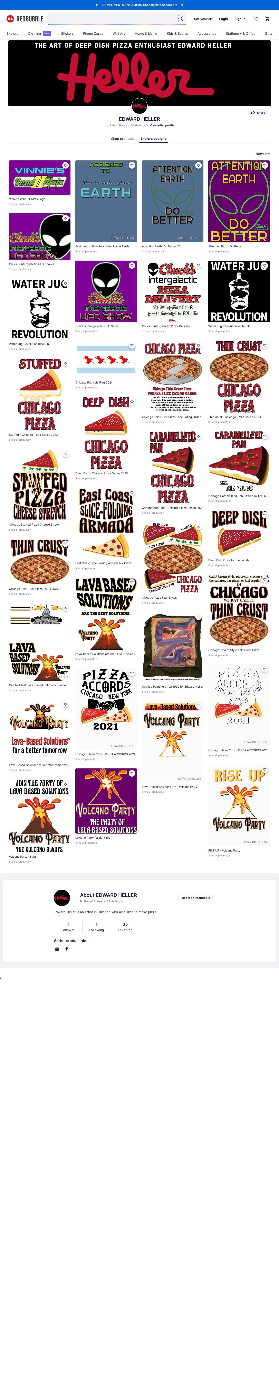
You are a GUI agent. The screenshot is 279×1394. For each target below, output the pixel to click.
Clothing (39, 33)
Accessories (207, 33)
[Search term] (180, 19)
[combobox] (117, 18)
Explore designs (153, 139)
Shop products (122, 139)
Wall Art (119, 33)
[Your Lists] (257, 19)
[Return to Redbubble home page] (25, 19)
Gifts (268, 33)
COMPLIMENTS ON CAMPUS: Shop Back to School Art (139, 5)
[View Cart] (267, 19)
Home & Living (146, 33)
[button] (139, 5)
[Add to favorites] (65, 165)
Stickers (67, 33)
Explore (12, 33)
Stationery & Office (240, 33)
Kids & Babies (177, 33)
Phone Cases (93, 33)
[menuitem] (12, 33)
